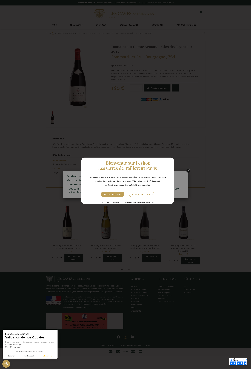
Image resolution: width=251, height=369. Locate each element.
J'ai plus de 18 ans (112, 194)
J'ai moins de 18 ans (142, 194)
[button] (6, 364)
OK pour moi (48, 356)
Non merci (11, 356)
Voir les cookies (30, 356)
